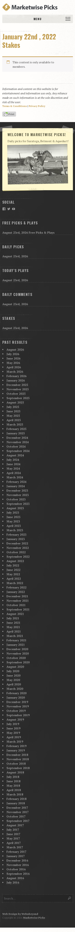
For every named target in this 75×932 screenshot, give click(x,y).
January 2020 (15, 697)
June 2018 (13, 781)
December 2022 (17, 543)
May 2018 (13, 786)
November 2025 (17, 389)
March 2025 (14, 424)
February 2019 (16, 746)
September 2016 (18, 874)
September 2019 (18, 715)
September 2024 (18, 451)
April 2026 (13, 367)
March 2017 (14, 847)
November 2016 (17, 865)
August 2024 (15, 455)
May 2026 (13, 363)
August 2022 (15, 561)
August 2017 (15, 825)
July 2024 (12, 460)
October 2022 (16, 552)
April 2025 (13, 420)
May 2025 (13, 416)
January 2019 (15, 750)
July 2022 (12, 565)
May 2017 (13, 838)
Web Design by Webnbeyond (20, 914)
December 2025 (17, 385)
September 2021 (18, 609)
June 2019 (13, 728)
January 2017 (15, 856)
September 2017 (18, 821)
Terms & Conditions (14, 106)
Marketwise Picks (34, 917)
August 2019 (15, 719)
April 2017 (13, 843)
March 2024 (14, 477)
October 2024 (16, 446)
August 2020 (15, 667)
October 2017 (16, 816)
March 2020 (14, 689)
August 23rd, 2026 (15, 256)
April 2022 (13, 579)
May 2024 (13, 468)
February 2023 (16, 534)
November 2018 (17, 759)
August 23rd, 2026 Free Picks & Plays (28, 232)
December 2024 (17, 438)
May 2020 (13, 680)
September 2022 (18, 556)
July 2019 (12, 724)
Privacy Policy (37, 106)
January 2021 (15, 645)
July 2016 (12, 882)
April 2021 (13, 631)
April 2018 (13, 790)
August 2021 (15, 614)
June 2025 (13, 411)
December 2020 (17, 649)
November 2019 (17, 706)
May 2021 (13, 627)
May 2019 (13, 733)
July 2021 (12, 618)
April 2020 (13, 684)
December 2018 (17, 755)
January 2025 (15, 433)
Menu (37, 19)
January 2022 (15, 592)
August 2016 (15, 878)
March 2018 (14, 794)
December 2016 (17, 860)
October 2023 (16, 499)
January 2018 (15, 803)
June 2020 (13, 675)
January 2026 (15, 380)
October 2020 (16, 658)
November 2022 (17, 548)
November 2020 (17, 653)
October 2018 (16, 763)
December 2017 (17, 808)
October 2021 (16, 605)
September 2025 (18, 398)
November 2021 (17, 601)
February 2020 (16, 693)
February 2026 (16, 376)
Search (69, 898)
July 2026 (12, 354)
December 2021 (17, 596)
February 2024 (16, 482)
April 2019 (13, 737)
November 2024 (17, 442)
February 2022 (16, 587)
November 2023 (17, 495)
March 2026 (14, 372)
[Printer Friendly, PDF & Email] (9, 114)
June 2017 (13, 834)
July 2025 (12, 407)
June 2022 (13, 570)
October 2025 (16, 394)
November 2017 (17, 812)
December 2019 (17, 702)
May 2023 (13, 521)
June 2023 (13, 517)
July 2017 (12, 830)
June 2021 (13, 623)
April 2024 (13, 473)
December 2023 (17, 490)
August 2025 (15, 402)
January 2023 (15, 539)
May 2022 (13, 574)
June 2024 (13, 464)
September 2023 (18, 504)
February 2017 (16, 852)
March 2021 (14, 636)
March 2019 (14, 741)
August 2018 (15, 772)
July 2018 (12, 777)
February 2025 (16, 429)
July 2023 (12, 512)
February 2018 (16, 799)
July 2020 (12, 671)
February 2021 (16, 640)
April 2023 (13, 526)
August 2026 (15, 349)
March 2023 (14, 530)
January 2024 (15, 486)
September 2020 (18, 662)
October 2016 (16, 869)
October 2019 (16, 711)
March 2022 (14, 583)
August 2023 (15, 508)
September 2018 (18, 768)
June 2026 (13, 358)
